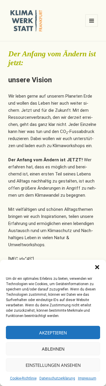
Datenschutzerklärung (57, 378)
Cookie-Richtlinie (23, 378)
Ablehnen (53, 349)
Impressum (87, 378)
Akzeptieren (53, 333)
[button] (97, 267)
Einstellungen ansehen (53, 365)
